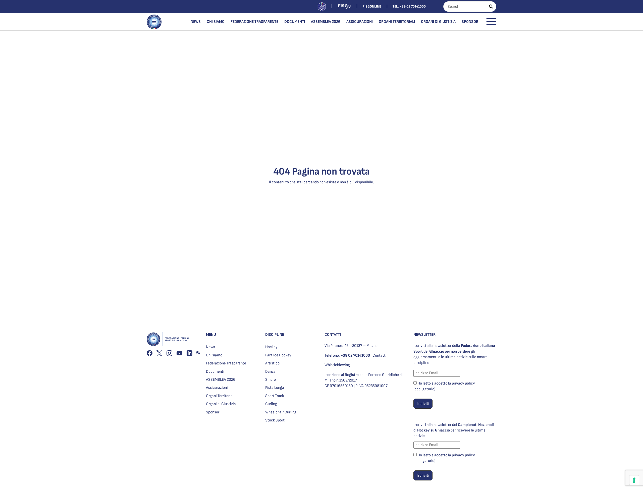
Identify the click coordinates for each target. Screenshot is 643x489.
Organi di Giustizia (438, 21)
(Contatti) (379, 355)
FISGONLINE (372, 6)
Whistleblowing (337, 365)
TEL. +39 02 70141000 (409, 6)
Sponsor (470, 21)
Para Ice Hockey (278, 355)
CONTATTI (333, 334)
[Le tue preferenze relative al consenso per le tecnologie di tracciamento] (634, 480)
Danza (270, 371)
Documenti (294, 21)
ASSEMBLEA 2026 (325, 21)
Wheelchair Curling (280, 412)
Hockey (271, 347)
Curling (271, 404)
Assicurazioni (359, 21)
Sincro (270, 379)
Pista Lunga (274, 387)
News (196, 21)
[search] (491, 7)
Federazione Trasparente (254, 21)
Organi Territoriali (397, 21)
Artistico (272, 363)
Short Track (274, 396)
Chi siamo (216, 21)
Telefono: (347, 355)
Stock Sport (275, 420)
